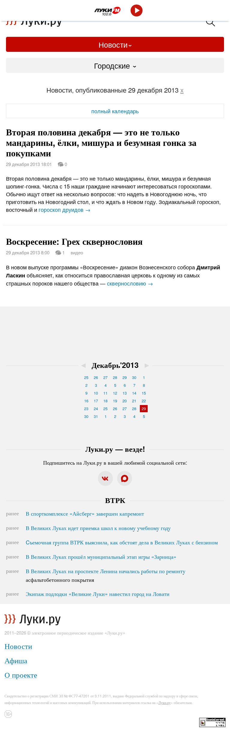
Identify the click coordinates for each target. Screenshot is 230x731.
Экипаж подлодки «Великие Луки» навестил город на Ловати (98, 593)
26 (96, 377)
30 (134, 377)
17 (96, 401)
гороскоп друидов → (64, 209)
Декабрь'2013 (115, 365)
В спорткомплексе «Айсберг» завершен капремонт (85, 513)
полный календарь (115, 111)
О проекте (20, 674)
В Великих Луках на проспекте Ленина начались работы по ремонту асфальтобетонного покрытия (105, 575)
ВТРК (115, 500)
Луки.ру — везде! (115, 448)
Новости (113, 44)
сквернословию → (130, 283)
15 (144, 393)
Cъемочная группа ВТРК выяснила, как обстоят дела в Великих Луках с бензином (122, 542)
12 (115, 393)
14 (134, 393)
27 (105, 377)
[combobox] (115, 65)
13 (124, 393)
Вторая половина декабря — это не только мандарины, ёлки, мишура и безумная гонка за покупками (101, 142)
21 (134, 401)
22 (144, 401)
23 (86, 408)
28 (115, 377)
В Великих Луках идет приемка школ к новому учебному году (98, 527)
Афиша (15, 660)
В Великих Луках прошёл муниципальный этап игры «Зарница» (101, 556)
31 (96, 416)
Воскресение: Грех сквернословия (74, 241)
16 (86, 401)
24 (96, 408)
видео (77, 252)
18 (105, 401)
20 (124, 401)
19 (115, 401)
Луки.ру (164, 702)
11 (105, 393)
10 (96, 393)
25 (86, 377)
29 (124, 377)
